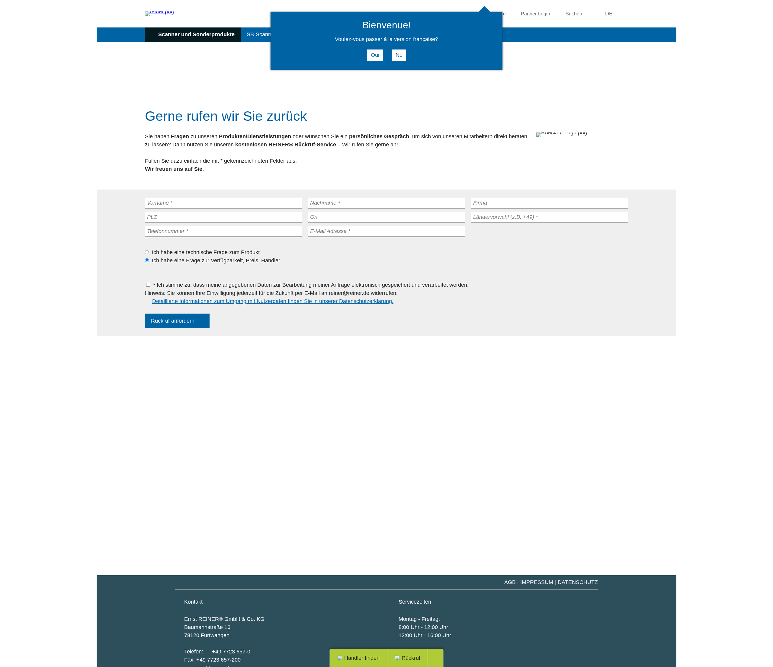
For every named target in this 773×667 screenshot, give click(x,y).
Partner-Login (535, 13)
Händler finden (362, 658)
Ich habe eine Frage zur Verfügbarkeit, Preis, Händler (216, 260)
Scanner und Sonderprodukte (196, 34)
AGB (510, 582)
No (399, 55)
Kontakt (193, 602)
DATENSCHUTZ (578, 582)
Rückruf (411, 658)
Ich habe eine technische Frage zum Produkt (206, 252)
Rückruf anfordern (172, 321)
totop (439, 658)
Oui (375, 55)
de (609, 14)
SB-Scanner (261, 34)
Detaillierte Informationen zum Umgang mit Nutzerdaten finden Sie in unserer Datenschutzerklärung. (272, 301)
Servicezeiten (415, 602)
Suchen (574, 13)
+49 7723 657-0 (231, 652)
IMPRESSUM (536, 582)
